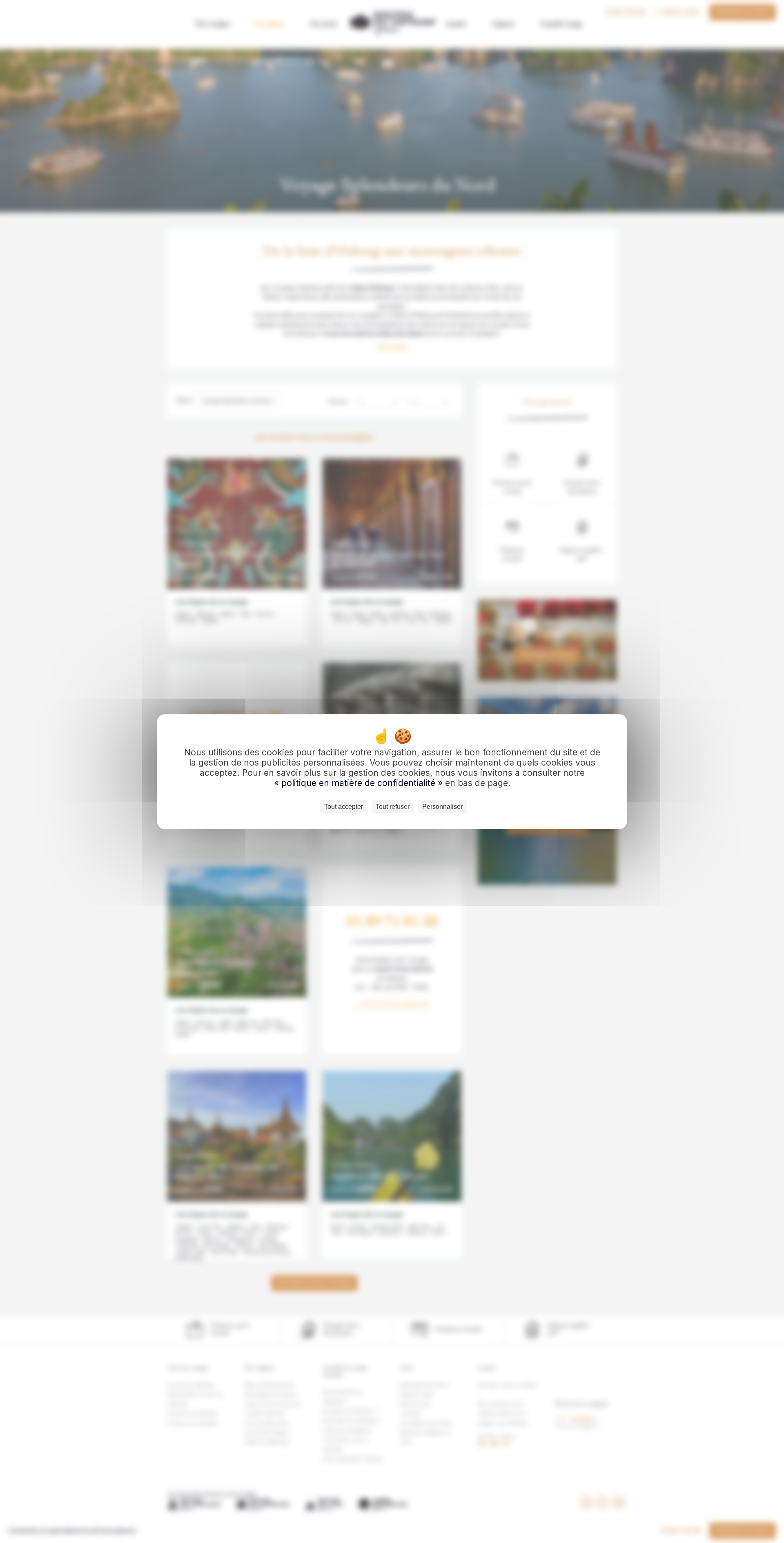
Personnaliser (442, 806)
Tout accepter (343, 806)
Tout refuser (393, 806)
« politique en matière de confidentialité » (359, 783)
